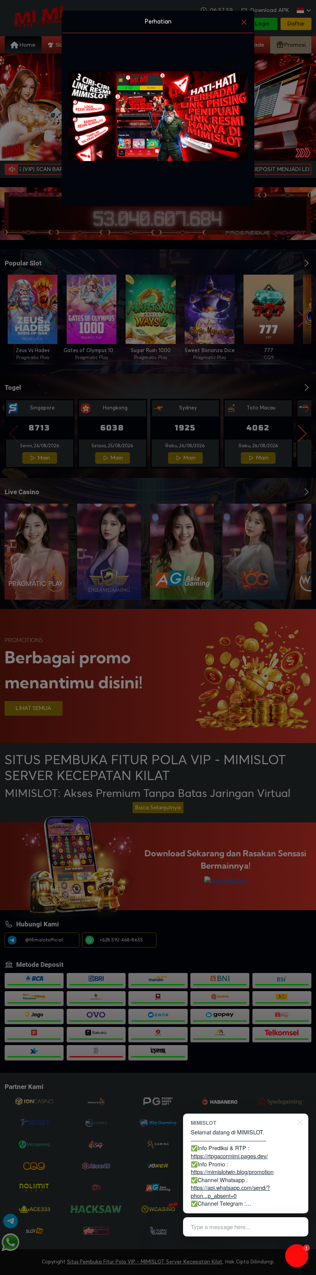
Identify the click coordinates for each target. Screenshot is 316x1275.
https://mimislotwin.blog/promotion (232, 1172)
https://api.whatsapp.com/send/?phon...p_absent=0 (230, 1191)
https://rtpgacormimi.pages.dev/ (229, 1156)
